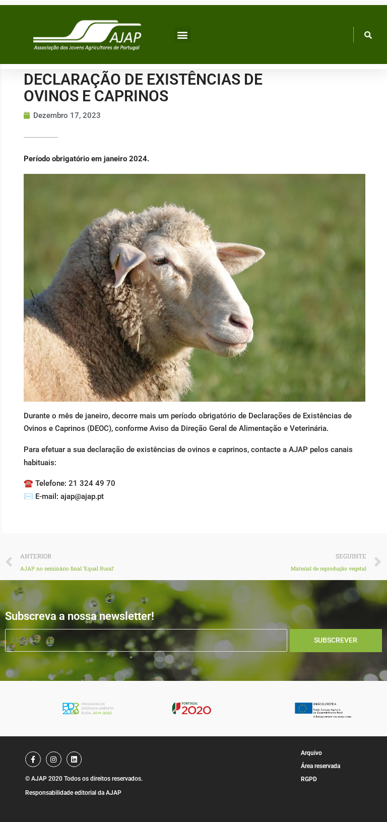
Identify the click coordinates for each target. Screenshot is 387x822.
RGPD (309, 779)
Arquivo (311, 752)
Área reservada (320, 766)
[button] (182, 34)
